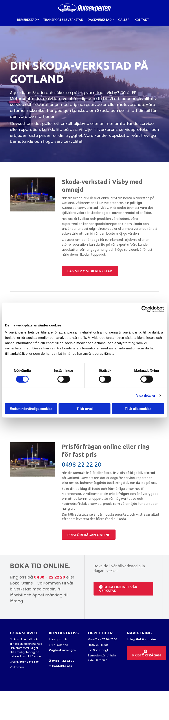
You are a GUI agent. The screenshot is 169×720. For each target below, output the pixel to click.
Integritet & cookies (141, 639)
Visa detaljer (145, 395)
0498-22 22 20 (81, 464)
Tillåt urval (85, 408)
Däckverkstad (100, 19)
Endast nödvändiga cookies (31, 408)
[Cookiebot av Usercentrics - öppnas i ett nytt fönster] (144, 309)
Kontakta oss (62, 666)
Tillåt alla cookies (138, 408)
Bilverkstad (27, 19)
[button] (90, 271)
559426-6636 (29, 661)
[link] (28, 19)
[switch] (63, 379)
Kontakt (142, 19)
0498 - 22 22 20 (49, 577)
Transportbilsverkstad (63, 19)
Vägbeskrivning (62, 650)
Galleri (124, 19)
